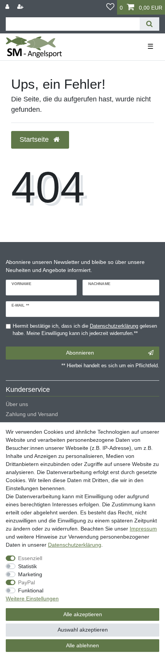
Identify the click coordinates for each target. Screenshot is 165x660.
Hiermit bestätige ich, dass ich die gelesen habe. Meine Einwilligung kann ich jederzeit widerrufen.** (85, 329)
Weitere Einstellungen (32, 598)
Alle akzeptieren (82, 614)
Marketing (30, 574)
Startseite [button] (35, 139)
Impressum (143, 529)
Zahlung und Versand (32, 414)
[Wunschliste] (110, 7)
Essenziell (30, 558)
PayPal (26, 582)
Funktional (30, 590)
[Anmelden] (8, 6)
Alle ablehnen (82, 645)
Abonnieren (80, 353)
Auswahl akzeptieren (83, 630)
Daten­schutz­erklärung (74, 545)
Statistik (27, 566)
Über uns (17, 404)
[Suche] (149, 24)
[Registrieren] (21, 6)
